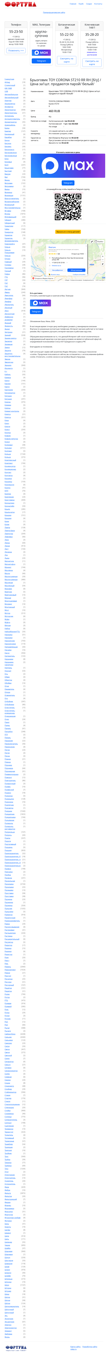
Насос (7, 653)
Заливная (8, 344)
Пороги (8, 841)
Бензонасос (9, 149)
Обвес (7, 677)
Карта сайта (75, 1346)
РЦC (6, 1022)
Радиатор (9, 914)
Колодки (8, 448)
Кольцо (8, 457)
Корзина (8, 478)
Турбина (8, 1165)
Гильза (7, 247)
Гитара (7, 259)
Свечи (7, 1052)
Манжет (8, 567)
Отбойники (9, 704)
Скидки (89, 4)
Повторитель (10, 780)
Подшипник (9, 814)
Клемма (8, 405)
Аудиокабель (10, 125)
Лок (6, 555)
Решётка (8, 988)
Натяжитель (10, 656)
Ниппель (8, 668)
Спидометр (9, 1086)
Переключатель (11, 744)
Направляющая (11, 647)
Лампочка (9, 533)
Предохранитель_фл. (13, 862)
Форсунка (9, 1211)
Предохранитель (12, 853)
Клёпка (7, 408)
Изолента (9, 368)
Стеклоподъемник (12, 1104)
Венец (7, 180)
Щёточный (9, 1309)
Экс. (6, 1315)
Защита (8, 350)
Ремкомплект (10, 970)
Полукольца (10, 832)
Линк (7, 540)
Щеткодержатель (12, 1306)
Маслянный (9, 586)
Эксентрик (9, 1319)
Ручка (7, 1012)
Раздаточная (10, 918)
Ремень (8, 967)
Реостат (8, 976)
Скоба (7, 1074)
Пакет (7, 722)
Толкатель (9, 1135)
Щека (7, 1294)
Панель (8, 728)
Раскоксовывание (12, 927)
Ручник (8, 1019)
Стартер (8, 1098)
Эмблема (8, 1334)
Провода (8, 878)
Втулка (7, 214)
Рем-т (7, 960)
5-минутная (9, 79)
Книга (7, 429)
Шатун (7, 1257)
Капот (7, 380)
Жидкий (8, 323)
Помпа (7, 838)
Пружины (8, 905)
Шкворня (8, 1263)
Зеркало (8, 365)
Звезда (7, 359)
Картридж (9, 390)
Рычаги (8, 1031)
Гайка (7, 229)
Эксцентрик (9, 1322)
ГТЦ (6, 277)
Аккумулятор (10, 103)
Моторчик (9, 616)
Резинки (8, 951)
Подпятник (9, 805)
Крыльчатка (10, 512)
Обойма (8, 683)
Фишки (7, 1202)
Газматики (9, 226)
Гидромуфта (10, 244)
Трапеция (9, 1147)
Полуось (8, 835)
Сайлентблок (10, 1034)
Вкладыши (9, 195)
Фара (7, 1187)
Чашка (7, 1245)
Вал (6, 177)
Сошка (7, 1083)
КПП (6, 491)
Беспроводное (11, 152)
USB (6, 91)
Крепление (9, 497)
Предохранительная (13, 866)
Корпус (8, 488)
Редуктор (8, 945)
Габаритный (10, 223)
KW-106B (8, 88)
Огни (7, 686)
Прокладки (9, 887)
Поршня (8, 850)
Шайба (7, 1248)
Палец (7, 725)
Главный (8, 262)
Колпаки (8, 451)
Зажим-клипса (10, 338)
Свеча (7, 1049)
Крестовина (9, 500)
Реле (7, 957)
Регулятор (9, 942)
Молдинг (8, 604)
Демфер (8, 301)
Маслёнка (9, 570)
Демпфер (8, 298)
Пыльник (8, 908)
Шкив (7, 1266)
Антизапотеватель (12, 119)
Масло (7, 573)
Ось (6, 698)
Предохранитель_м (13, 859)
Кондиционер (10, 469)
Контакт (8, 472)
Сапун (7, 1046)
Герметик (8, 235)
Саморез (8, 1043)
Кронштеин (9, 503)
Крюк (7, 521)
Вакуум (7, 174)
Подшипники (10, 817)
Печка (7, 756)
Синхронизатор (11, 1071)
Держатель (9, 304)
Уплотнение (10, 1175)
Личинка (8, 552)
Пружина (8, 899)
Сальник (8, 1037)
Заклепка (8, 341)
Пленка (8, 762)
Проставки (9, 896)
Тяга (6, 1169)
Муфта (7, 622)
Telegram (41, 60)
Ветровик (8, 183)
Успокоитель (10, 1184)
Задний (8, 335)
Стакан (7, 1095)
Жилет (7, 329)
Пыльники (9, 911)
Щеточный (9, 1312)
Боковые (8, 162)
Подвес (8, 786)
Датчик (8, 289)
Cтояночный (10, 85)
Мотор (7, 613)
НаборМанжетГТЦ (12, 631)
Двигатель (9, 295)
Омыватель (9, 689)
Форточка (9, 1214)
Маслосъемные (11, 576)
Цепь (7, 1239)
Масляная (9, 582)
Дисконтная (9, 314)
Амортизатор (10, 110)
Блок (7, 159)
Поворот (8, 777)
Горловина (9, 268)
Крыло (7, 509)
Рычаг (7, 1028)
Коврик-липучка (11, 439)
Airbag (7, 82)
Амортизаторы (11, 113)
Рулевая (8, 1003)
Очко (7, 719)
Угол (6, 1172)
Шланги (8, 1273)
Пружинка (9, 902)
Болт (7, 165)
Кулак (7, 524)
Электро (8, 1325)
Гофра (7, 274)
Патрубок (9, 731)
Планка (8, 759)
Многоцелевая (11, 601)
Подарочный (10, 783)
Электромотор (11, 1328)
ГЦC (6, 283)
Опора (7, 692)
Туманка (8, 1162)
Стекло (7, 1101)
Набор (7, 628)
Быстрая (8, 171)
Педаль (8, 737)
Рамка (7, 924)
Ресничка (8, 979)
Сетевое (8, 1068)
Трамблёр (9, 1144)
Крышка (8, 515)
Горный (8, 271)
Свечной (8, 1055)
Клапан (8, 402)
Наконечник (10, 641)
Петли (7, 750)
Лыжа (7, 558)
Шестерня (9, 1260)
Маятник (8, 592)
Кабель (8, 374)
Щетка (7, 1297)
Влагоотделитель (12, 198)
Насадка (8, 650)
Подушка (8, 811)
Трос (6, 1156)
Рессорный (9, 985)
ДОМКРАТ (9, 320)
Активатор (9, 107)
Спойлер (8, 1089)
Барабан (8, 137)
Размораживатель (12, 921)
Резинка (8, 948)
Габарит (8, 220)
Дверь (7, 292)
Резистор (8, 954)
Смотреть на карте (66, 60)
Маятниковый (10, 595)
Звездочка (9, 362)
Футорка (8, 1221)
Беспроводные (11, 156)
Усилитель (9, 1181)
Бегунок (8, 143)
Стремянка (9, 1113)
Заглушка (8, 332)
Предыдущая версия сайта (54, 12)
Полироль (9, 823)
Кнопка (8, 432)
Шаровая (8, 1251)
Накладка (8, 634)
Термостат (9, 1132)
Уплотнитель (10, 1178)
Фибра (7, 1190)
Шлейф (8, 1276)
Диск (7, 311)
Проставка (9, 893)
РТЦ (6, 1000)
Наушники (9, 659)
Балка (7, 128)
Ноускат (8, 671)
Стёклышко (9, 1107)
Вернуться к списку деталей (68, 232)
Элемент (8, 1331)
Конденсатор (10, 466)
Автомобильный (11, 97)
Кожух (7, 442)
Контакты (98, 4)
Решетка (8, 991)
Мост (7, 610)
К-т (6, 371)
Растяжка (8, 936)
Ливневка (9, 537)
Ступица (8, 1117)
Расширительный (12, 939)
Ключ (7, 423)
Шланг (7, 1270)
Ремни (7, 973)
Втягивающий (10, 217)
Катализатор (10, 393)
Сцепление (9, 1126)
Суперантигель (11, 1120)
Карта (7, 387)
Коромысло (9, 485)
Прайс (81, 4)
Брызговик (9, 168)
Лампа (7, 527)
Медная (8, 598)
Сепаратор (9, 1061)
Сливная (8, 1077)
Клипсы (8, 417)
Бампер (8, 131)
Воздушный (9, 204)
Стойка (7, 1110)
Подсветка (9, 808)
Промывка (9, 890)
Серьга (7, 1064)
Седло (7, 1058)
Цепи (7, 1236)
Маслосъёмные (11, 579)
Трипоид (8, 1150)
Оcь (6, 674)
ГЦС (6, 286)
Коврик (8, 436)
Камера (8, 377)
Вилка (7, 189)
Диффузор (9, 317)
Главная (73, 4)
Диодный (8, 308)
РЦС (6, 1025)
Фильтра (8, 1196)
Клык (7, 420)
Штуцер (8, 1291)
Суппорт (8, 1123)
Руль (7, 1009)
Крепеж (8, 494)
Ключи (7, 426)
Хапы (7, 1224)
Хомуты (8, 1227)
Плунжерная (10, 771)
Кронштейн (9, 506)
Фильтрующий (11, 1199)
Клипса (8, 414)
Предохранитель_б (12, 856)
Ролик (7, 994)
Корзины (8, 481)
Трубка (7, 1159)
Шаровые (9, 1254)
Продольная (10, 881)
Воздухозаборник (12, 201)
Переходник (10, 747)
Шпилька (8, 1279)
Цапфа (7, 1230)
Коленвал (9, 445)
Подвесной (9, 790)
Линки (7, 546)
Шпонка (8, 1282)
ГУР (6, 280)
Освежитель (10, 695)
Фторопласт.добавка (13, 1218)
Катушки (8, 399)
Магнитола (9, 561)
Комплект (9, 463)
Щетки (7, 1300)
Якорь (7, 1337)
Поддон (8, 793)
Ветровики (9, 186)
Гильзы (8, 255)
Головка (8, 265)
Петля (7, 753)
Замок (7, 347)
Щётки (7, 1303)
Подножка (9, 802)
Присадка (9, 872)
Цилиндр (8, 1242)
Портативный (10, 844)
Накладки (8, 638)
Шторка (8, 1288)
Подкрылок (9, 799)
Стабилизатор (10, 1092)
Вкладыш (8, 192)
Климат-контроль (12, 411)
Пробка (8, 875)
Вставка (8, 211)
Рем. (6, 963)
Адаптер (8, 100)
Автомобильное (11, 94)
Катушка (8, 396)
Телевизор (9, 1129)
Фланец (8, 1205)
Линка (7, 543)
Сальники (9, 1040)
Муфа (7, 619)
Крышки (8, 518)
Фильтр (8, 1193)
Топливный (9, 1138)
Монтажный (10, 607)
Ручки (7, 1016)
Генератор (9, 232)
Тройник (8, 1153)
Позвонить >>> (16, 50)
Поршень (9, 847)
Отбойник (9, 701)
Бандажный (9, 134)
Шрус (7, 1285)
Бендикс (8, 146)
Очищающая (10, 716)
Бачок (7, 140)
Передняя (9, 741)
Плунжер (8, 765)
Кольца (8, 454)
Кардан (8, 383)
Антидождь (9, 116)
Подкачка (9, 796)
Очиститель (10, 707)
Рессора (8, 982)
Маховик (8, 589)
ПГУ (6, 734)
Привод (8, 869)
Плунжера (9, 768)
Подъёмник (9, 820)
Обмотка (8, 680)
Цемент (8, 1233)
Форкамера (9, 1208)
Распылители (10, 933)
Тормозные (9, 1141)
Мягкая (8, 625)
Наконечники (10, 644)
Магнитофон (10, 564)
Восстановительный (13, 208)
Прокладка (9, 884)
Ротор (7, 997)
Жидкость (9, 326)
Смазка (8, 1080)
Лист (7, 549)
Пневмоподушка (11, 774)
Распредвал (9, 930)
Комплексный (10, 460)
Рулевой (8, 1006)
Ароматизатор (11, 122)
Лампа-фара (10, 530)
